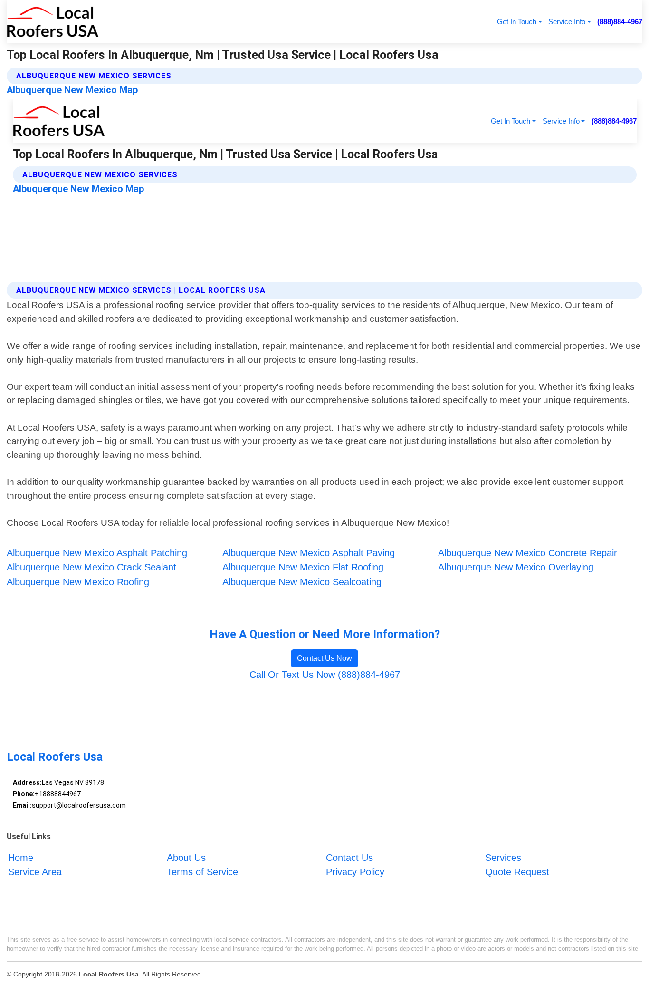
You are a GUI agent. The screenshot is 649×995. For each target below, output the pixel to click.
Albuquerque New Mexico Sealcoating (302, 582)
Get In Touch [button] (516, 22)
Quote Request (517, 872)
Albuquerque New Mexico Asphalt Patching (97, 553)
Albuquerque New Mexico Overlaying (515, 567)
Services (503, 857)
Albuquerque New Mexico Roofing (78, 582)
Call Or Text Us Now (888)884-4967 (324, 674)
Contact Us (349, 857)
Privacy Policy (355, 872)
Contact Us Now (324, 658)
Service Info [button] (566, 22)
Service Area (35, 872)
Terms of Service (202, 872)
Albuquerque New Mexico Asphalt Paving (308, 553)
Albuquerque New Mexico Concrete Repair (527, 553)
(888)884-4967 (619, 22)
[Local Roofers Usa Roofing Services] (53, 21)
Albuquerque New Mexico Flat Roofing (302, 567)
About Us (186, 857)
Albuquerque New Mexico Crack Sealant (91, 567)
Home (20, 857)
